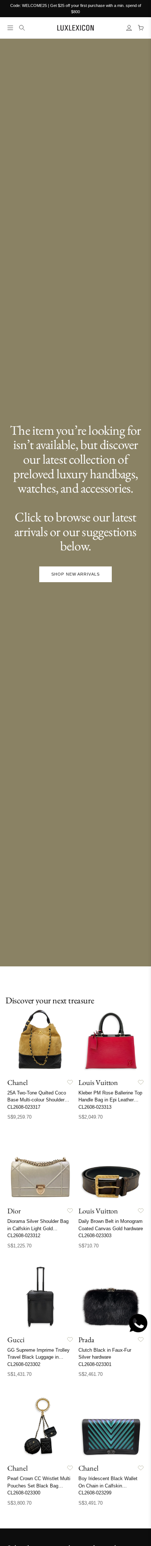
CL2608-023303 (94, 1235)
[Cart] (141, 28)
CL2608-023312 (23, 1235)
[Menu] (10, 28)
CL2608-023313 (94, 1107)
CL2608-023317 (23, 1107)
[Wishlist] (70, 1082)
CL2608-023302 (23, 1364)
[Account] (129, 28)
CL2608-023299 (94, 1493)
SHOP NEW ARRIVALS (75, 574)
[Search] (22, 28)
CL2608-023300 (23, 1493)
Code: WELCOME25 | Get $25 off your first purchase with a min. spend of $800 (75, 8)
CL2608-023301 (94, 1364)
